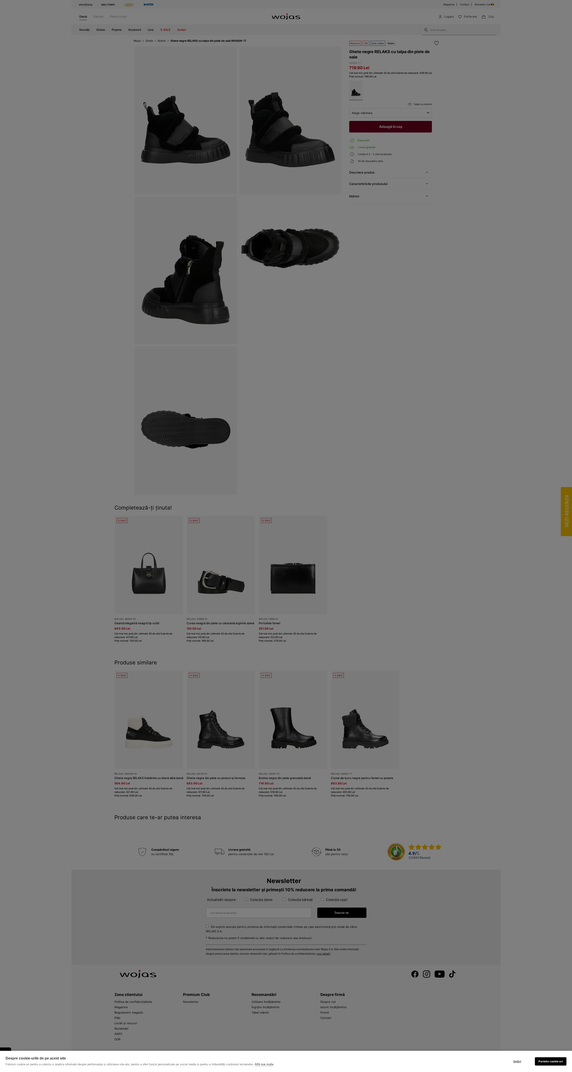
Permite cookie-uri (550, 1061)
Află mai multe (264, 1064)
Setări (517, 1061)
